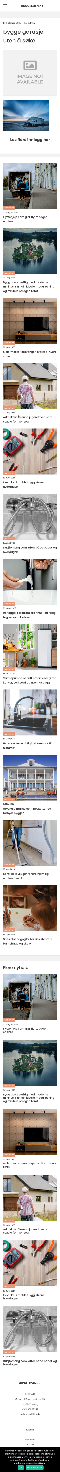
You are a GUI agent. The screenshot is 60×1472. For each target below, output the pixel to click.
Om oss (30, 1444)
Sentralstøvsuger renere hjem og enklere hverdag (26, 876)
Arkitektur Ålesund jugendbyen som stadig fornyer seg (27, 419)
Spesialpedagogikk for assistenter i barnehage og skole (27, 941)
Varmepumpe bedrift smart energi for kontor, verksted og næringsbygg (29, 680)
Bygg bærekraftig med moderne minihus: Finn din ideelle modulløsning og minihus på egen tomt (28, 286)
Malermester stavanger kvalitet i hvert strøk (29, 354)
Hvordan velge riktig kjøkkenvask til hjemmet (27, 745)
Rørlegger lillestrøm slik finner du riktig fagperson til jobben (29, 615)
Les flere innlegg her (30, 139)
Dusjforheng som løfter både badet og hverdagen (30, 550)
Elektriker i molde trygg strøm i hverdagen (24, 484)
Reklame (30, 1439)
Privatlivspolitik (34, 1467)
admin (31, 23)
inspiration (9, 207)
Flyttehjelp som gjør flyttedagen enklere (25, 219)
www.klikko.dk (33, 1414)
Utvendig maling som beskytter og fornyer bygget (27, 811)
